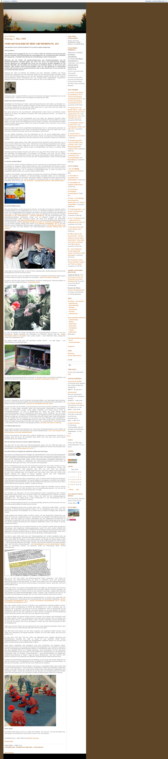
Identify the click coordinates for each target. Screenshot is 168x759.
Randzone (71, 353)
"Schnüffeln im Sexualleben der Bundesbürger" (73, 178)
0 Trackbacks (38, 747)
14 (76, 479)
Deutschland (73, 309)
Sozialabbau (73, 328)
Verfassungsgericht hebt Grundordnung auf (32, 43)
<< (166, 1)
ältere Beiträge (9, 753)
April (77, 489)
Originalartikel (9, 741)
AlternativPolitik (74, 305)
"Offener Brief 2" (75, 244)
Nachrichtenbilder (74, 342)
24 (68, 484)
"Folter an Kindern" (76, 264)
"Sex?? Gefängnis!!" (75, 218)
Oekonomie (72, 326)
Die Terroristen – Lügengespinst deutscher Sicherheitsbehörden (44, 180)
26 (72, 484)
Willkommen (73, 332)
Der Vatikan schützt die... (75, 403)
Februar (71, 489)
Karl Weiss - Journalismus (73, 37)
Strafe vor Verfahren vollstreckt (49, 277)
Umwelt (71, 330)
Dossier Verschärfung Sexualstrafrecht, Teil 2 (44, 600)
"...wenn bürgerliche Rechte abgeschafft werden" (75, 251)
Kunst (71, 340)
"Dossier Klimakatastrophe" (76, 290)
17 (68, 482)
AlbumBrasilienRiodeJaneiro (77, 338)
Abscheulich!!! (72, 392)
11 (71, 479)
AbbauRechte (73, 303)
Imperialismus (73, 313)
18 (71, 482)
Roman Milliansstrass (74, 355)
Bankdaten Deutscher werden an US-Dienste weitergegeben (42, 222)
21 (76, 482)
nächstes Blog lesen (158, 1)
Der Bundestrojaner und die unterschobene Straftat (48, 544)
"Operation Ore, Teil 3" (75, 118)
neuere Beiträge (10, 36)
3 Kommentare (10, 747)
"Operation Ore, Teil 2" (75, 116)
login (69, 374)
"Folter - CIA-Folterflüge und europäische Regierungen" (76, 200)
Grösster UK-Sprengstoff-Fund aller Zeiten (40, 403)
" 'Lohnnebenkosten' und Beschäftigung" (75, 158)
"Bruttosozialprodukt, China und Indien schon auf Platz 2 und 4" (75, 143)
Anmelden (148, 1)
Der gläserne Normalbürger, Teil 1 (28, 220)
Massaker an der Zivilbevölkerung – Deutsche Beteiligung (24, 215)
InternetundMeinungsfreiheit (76, 318)
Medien (71, 322)
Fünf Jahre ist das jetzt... (75, 412)
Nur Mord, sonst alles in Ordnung (51, 422)
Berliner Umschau (33, 738)
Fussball (71, 311)
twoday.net (6, 1)
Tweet (68, 436)
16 (80, 479)
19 (72, 482)
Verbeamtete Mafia (34, 282)
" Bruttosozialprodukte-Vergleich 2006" (75, 147)
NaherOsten (73, 324)
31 (68, 487)
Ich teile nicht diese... (74, 423)
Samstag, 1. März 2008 (15, 38)
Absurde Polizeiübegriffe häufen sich (46, 379)
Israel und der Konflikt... (75, 381)
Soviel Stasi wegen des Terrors (23, 448)
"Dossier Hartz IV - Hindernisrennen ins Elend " (76, 136)
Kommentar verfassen (24, 747)
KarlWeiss (14, 1)
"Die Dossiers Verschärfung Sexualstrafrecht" (73, 191)
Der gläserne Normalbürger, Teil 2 (47, 223)
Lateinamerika (73, 320)
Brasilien (72, 307)
